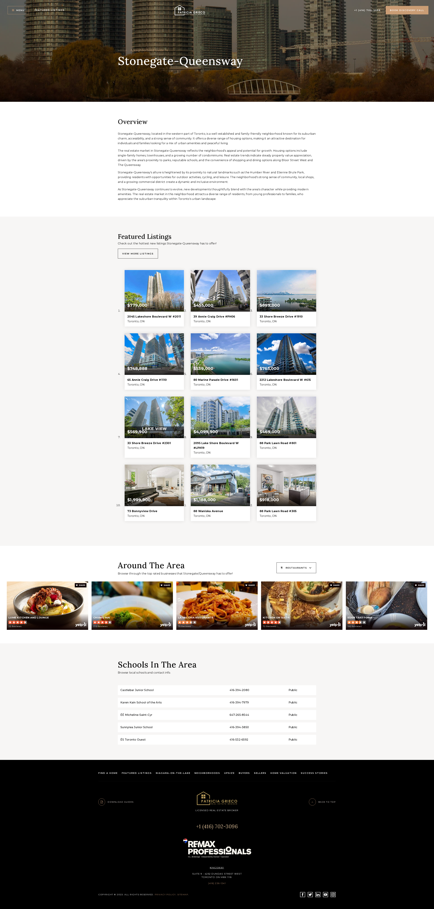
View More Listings (138, 253)
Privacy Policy (165, 894)
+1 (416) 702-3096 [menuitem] (367, 10)
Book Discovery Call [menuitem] (407, 10)
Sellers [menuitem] (260, 773)
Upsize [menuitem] (229, 773)
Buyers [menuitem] (244, 773)
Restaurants (296, 567)
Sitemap (182, 894)
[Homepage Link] (217, 798)
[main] (217, 380)
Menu (19, 10)
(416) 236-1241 (217, 883)
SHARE (81, 585)
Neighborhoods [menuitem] (207, 773)
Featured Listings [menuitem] (50, 10)
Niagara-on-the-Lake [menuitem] (173, 773)
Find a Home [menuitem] (108, 773)
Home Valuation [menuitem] (283, 773)
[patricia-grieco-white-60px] (190, 10)
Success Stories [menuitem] (314, 773)
